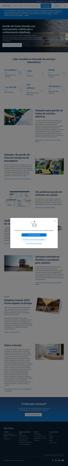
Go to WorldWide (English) (34, 235)
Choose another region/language (34, 243)
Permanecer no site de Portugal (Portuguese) (34, 239)
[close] (55, 221)
